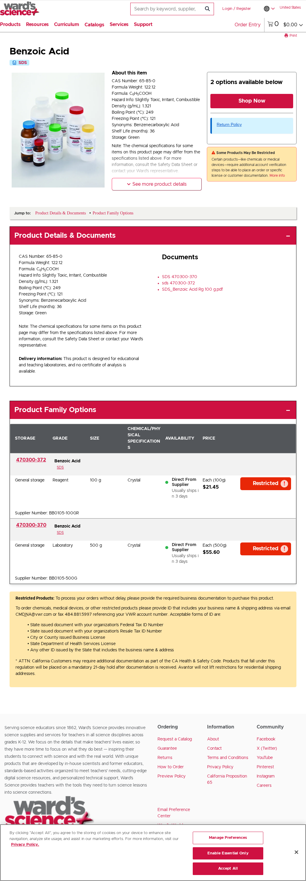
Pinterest (265, 767)
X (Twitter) (267, 748)
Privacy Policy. (25, 845)
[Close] (296, 852)
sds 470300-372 (178, 283)
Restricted (266, 483)
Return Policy (229, 124)
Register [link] (243, 9)
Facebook (266, 739)
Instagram (266, 776)
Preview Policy (171, 776)
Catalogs (94, 24)
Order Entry (248, 24)
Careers (264, 786)
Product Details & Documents (65, 235)
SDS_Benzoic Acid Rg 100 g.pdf (192, 289)
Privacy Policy (220, 767)
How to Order (170, 767)
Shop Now (251, 101)
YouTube (265, 758)
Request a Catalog (174, 739)
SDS (60, 467)
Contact (214, 748)
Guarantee (167, 748)
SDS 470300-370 (179, 277)
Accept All (228, 869)
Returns (164, 758)
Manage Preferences (228, 838)
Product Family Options (55, 410)
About (213, 739)
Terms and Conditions (227, 758)
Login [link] (227, 9)
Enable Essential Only (228, 853)
